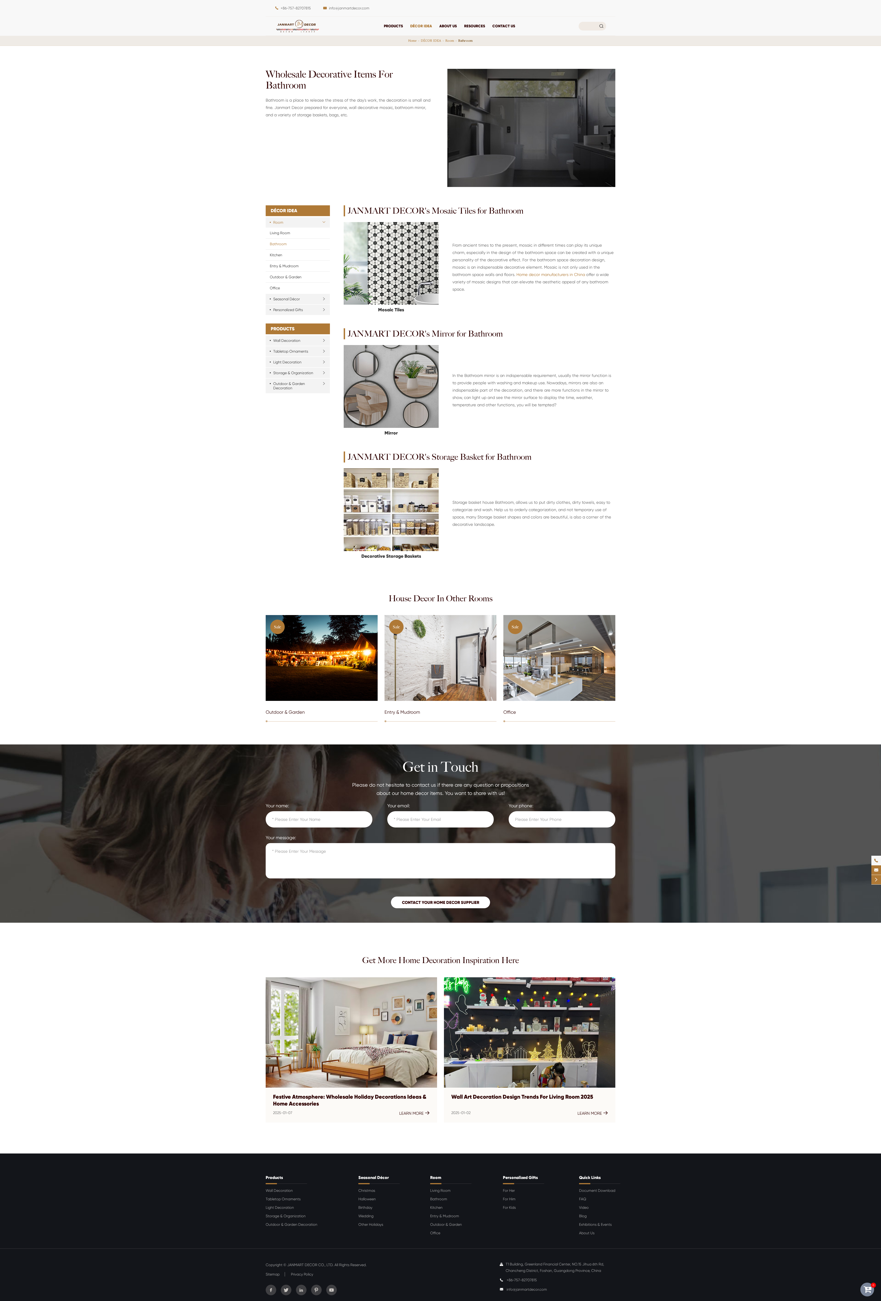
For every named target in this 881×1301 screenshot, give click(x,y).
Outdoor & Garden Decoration (289, 386)
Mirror (391, 433)
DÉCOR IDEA (421, 26)
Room (449, 41)
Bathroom (465, 41)
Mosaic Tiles (391, 310)
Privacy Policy (302, 1274)
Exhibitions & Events (595, 1224)
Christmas (366, 1190)
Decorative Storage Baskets (391, 556)
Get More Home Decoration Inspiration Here (440, 960)
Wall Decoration (286, 340)
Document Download (597, 1190)
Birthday (365, 1207)
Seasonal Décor (286, 299)
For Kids (509, 1207)
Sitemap (273, 1274)
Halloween (367, 1199)
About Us (448, 26)
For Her (509, 1190)
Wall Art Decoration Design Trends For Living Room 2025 (522, 1096)
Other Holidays (370, 1224)
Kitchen (276, 255)
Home (412, 41)
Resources (474, 26)
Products (393, 26)
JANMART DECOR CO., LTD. (310, 1265)
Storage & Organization (293, 373)
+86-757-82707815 (296, 8)
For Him (509, 1199)
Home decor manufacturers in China (550, 274)
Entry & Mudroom (284, 266)
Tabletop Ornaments (290, 351)
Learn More (414, 1113)
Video (584, 1207)
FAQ (582, 1199)
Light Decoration (287, 362)
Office (275, 288)
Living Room (280, 233)
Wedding (366, 1216)
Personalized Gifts (288, 310)
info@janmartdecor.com (349, 8)
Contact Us (503, 26)
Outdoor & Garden (285, 277)
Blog (583, 1216)
